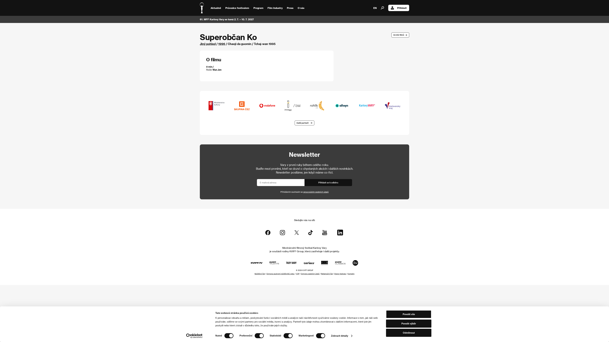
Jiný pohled (208, 43)
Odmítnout (409, 332)
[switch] (259, 335)
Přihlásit (402, 7)
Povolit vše (409, 314)
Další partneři (303, 123)
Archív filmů (398, 35)
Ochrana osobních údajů (310, 274)
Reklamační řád (327, 274)
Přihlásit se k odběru (328, 182)
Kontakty (351, 274)
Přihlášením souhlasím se (304, 192)
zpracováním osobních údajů (316, 192)
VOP (297, 274)
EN (375, 7)
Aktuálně (216, 7)
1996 (221, 43)
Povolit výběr (408, 323)
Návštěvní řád (260, 274)
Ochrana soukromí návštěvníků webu (280, 274)
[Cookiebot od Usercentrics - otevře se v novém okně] (194, 335)
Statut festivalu (340, 274)
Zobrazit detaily (339, 335)
